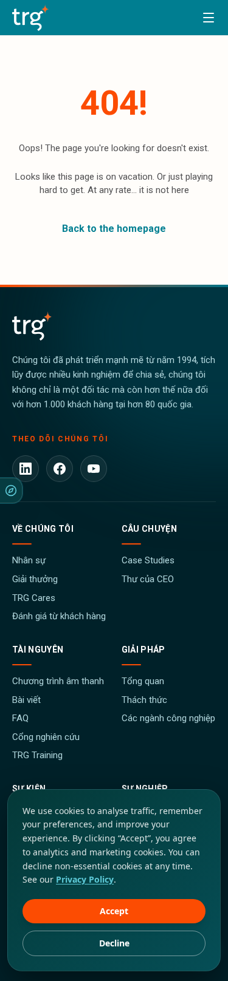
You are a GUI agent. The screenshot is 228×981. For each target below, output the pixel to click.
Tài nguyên (38, 649)
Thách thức (144, 699)
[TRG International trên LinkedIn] (25, 468)
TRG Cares (33, 597)
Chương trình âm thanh (58, 681)
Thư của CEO (148, 579)
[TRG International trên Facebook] (59, 468)
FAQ (20, 718)
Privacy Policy (85, 879)
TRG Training (37, 755)
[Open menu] (208, 17)
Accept (114, 911)
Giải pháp (143, 649)
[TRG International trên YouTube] (93, 468)
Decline (114, 943)
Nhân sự (29, 560)
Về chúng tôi (43, 529)
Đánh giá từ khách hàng (59, 616)
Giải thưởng (35, 579)
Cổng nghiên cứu (46, 737)
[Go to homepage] (30, 17)
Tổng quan (143, 681)
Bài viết (26, 699)
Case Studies (148, 560)
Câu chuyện (150, 529)
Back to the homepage (114, 228)
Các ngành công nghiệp (168, 718)
